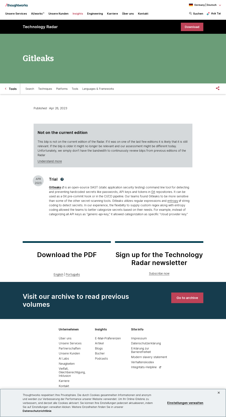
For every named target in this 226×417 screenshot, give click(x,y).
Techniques (45, 88)
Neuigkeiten (67, 363)
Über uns (65, 338)
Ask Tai (216, 13)
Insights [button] (78, 13)
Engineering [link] (95, 13)
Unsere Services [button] (16, 13)
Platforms (62, 88)
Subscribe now (159, 273)
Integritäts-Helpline (144, 367)
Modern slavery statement (149, 357)
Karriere (64, 381)
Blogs (99, 348)
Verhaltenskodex (142, 362)
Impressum (139, 338)
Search (29, 88)
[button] (62, 179)
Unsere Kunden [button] (58, 13)
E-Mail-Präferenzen (108, 338)
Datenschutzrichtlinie (37, 411)
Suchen (198, 13)
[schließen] (218, 392)
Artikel (99, 343)
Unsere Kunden (69, 353)
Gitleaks (55, 187)
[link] (192, 27)
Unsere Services (70, 343)
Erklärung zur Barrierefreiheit (141, 350)
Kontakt (64, 386)
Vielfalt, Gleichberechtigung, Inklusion (72, 372)
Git (153, 192)
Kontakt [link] (143, 13)
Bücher (100, 353)
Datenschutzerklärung (146, 343)
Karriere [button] (112, 13)
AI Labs (64, 358)
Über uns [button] (128, 13)
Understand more (50, 161)
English (58, 274)
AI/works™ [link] (37, 13)
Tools (75, 88)
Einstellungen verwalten (185, 403)
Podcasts (101, 358)
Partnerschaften (70, 348)
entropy (172, 200)
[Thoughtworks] (16, 3)
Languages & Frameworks (98, 88)
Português (73, 274)
